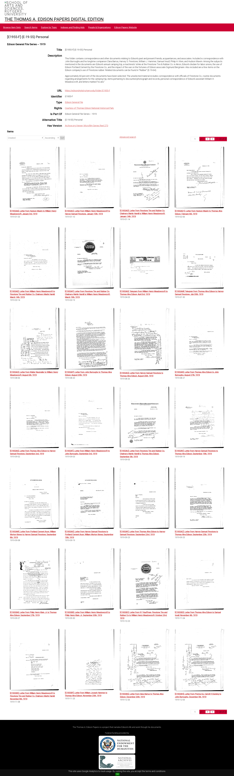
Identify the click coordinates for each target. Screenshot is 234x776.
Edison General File (74, 102)
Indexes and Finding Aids (73, 27)
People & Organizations (99, 27)
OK (117, 774)
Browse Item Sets (12, 27)
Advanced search (128, 137)
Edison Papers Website (125, 27)
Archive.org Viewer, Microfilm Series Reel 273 (86, 125)
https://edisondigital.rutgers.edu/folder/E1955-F (87, 90)
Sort (62, 138)
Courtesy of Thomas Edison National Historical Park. (89, 108)
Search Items (30, 27)
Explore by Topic (49, 27)
